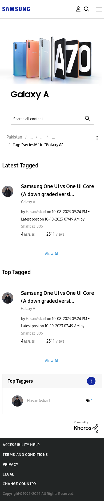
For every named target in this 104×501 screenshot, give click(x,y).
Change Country (19, 484)
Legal (8, 474)
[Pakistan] (16, 8)
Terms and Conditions (25, 454)
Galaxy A (28, 202)
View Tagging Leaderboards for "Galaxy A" (52, 381)
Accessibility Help (21, 445)
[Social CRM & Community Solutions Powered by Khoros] (86, 426)
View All (52, 253)
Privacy (10, 464)
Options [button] (88, 138)
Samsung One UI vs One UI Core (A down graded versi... (57, 190)
